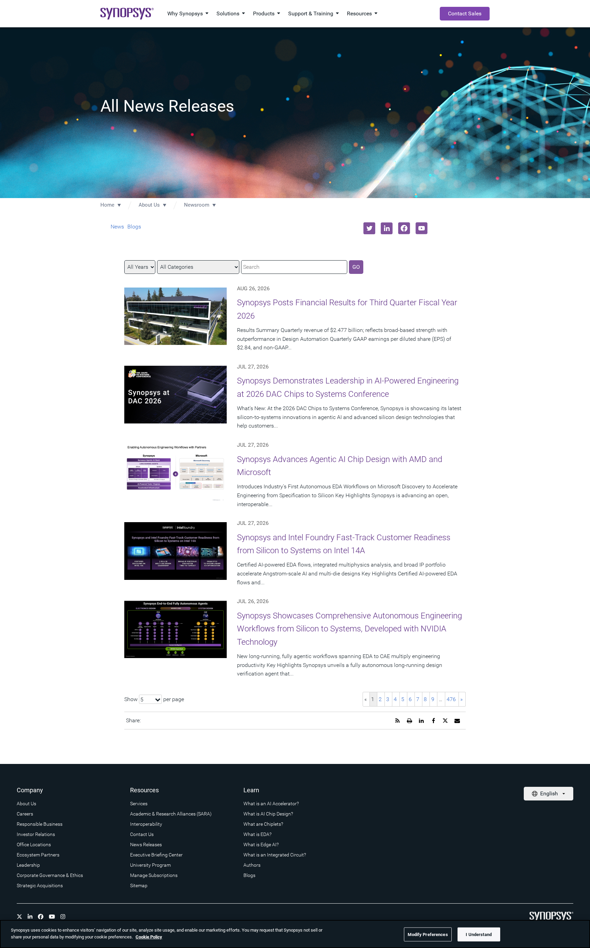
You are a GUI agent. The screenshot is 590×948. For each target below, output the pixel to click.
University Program (150, 865)
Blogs (134, 226)
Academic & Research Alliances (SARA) (171, 814)
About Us (149, 205)
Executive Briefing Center (156, 855)
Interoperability (146, 824)
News (117, 226)
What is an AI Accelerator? (271, 803)
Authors (252, 865)
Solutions (227, 13)
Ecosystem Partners (38, 855)
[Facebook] (40, 916)
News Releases (146, 844)
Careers (25, 814)
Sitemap (139, 885)
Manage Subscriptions (154, 875)
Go (356, 267)
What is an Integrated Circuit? (274, 855)
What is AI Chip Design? (268, 814)
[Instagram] (62, 916)
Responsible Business (39, 824)
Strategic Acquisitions (40, 885)
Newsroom (196, 205)
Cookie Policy (149, 936)
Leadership (28, 865)
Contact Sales (464, 13)
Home (107, 205)
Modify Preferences (428, 934)
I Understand (479, 934)
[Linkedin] (30, 916)
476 (451, 699)
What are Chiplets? (263, 824)
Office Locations (34, 844)
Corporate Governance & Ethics (50, 875)
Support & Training (310, 13)
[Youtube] (52, 916)
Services (139, 803)
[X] (19, 916)
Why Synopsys (185, 13)
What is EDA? (257, 834)
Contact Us (142, 834)
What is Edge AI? (261, 844)
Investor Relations (36, 834)
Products (264, 13)
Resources (359, 13)
